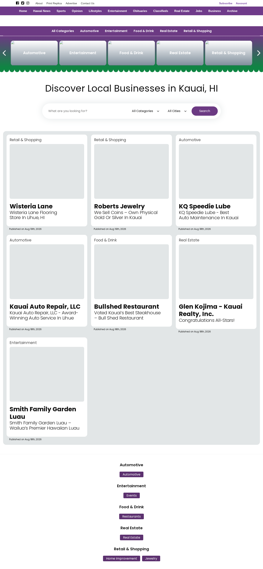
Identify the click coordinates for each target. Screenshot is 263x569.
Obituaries (140, 11)
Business (214, 11)
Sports (61, 11)
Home (23, 11)
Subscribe (225, 3)
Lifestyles (95, 11)
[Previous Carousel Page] (4, 52)
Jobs (199, 11)
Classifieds (160, 11)
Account (241, 3)
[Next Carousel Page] (258, 52)
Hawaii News (41, 11)
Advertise (71, 3)
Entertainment (117, 11)
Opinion (77, 11)
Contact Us (87, 3)
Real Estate (181, 11)
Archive (232, 11)
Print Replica (54, 3)
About (39, 3)
